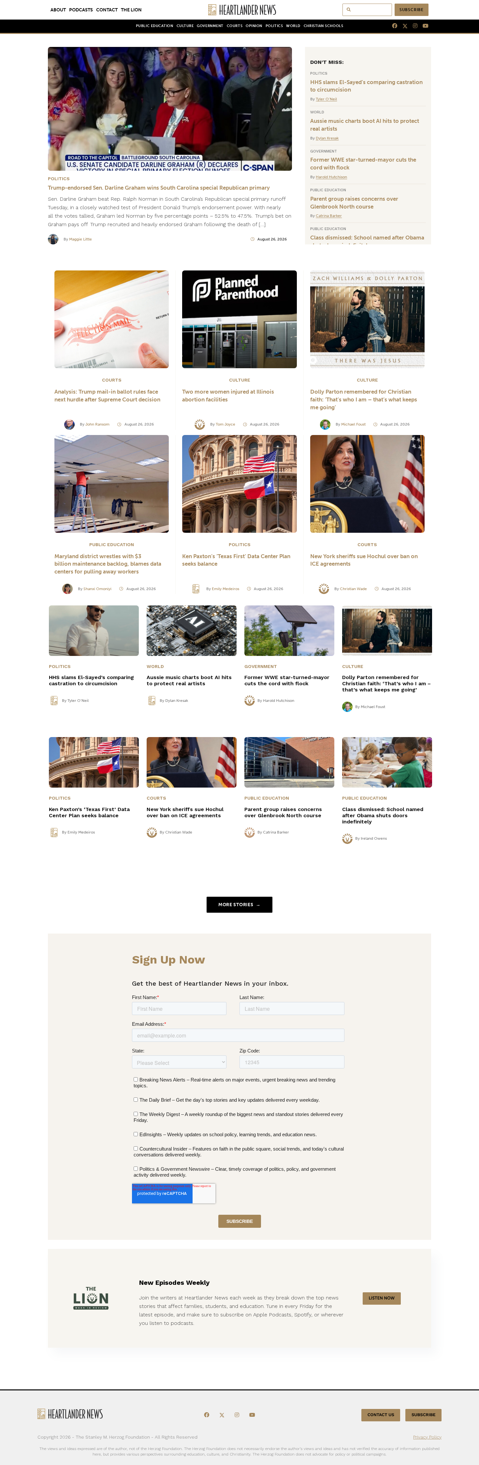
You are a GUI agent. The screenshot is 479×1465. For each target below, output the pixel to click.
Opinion (254, 26)
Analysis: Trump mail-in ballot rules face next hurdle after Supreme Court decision (108, 395)
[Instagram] (412, 26)
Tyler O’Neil (326, 99)
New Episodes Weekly (174, 1282)
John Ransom (97, 424)
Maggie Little (80, 239)
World (293, 26)
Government (210, 26)
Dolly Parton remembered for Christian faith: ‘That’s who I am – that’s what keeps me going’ (363, 399)
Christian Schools (323, 26)
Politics (274, 26)
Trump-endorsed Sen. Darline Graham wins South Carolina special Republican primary (159, 187)
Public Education (154, 26)
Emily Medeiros (225, 589)
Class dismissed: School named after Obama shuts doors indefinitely (367, 241)
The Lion (131, 10)
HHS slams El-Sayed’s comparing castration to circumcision (366, 86)
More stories (239, 904)
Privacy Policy (427, 1437)
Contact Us (381, 1415)
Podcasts (81, 10)
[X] (402, 26)
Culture (185, 26)
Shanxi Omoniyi (97, 589)
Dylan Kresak (327, 138)
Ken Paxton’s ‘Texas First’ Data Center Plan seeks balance (236, 560)
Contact (107, 10)
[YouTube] (422, 26)
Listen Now (382, 1298)
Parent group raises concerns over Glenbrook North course (354, 203)
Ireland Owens (374, 838)
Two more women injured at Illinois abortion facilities (228, 395)
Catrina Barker (329, 215)
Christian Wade (353, 589)
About (58, 10)
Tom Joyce (225, 424)
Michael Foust (353, 424)
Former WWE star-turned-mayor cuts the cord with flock (363, 163)
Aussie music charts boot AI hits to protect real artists (364, 125)
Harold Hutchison (331, 177)
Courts (234, 26)
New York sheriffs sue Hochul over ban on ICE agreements (364, 560)
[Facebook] (392, 26)
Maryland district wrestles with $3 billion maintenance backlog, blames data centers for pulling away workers (107, 564)
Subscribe (411, 9)
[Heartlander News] (239, 9)
